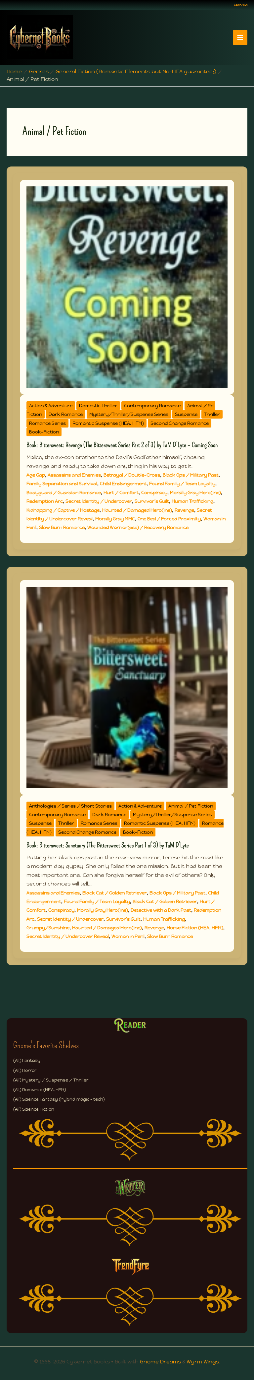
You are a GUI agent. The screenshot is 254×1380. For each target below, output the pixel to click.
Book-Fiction (44, 432)
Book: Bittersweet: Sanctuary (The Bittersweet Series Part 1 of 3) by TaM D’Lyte (107, 845)
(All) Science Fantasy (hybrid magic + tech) (59, 1099)
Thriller (212, 414)
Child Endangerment (123, 484)
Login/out (240, 5)
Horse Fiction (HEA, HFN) (195, 928)
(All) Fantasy (26, 1060)
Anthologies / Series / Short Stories (70, 806)
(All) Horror (24, 1070)
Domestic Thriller (98, 406)
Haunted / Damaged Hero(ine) (137, 510)
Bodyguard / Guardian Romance (63, 492)
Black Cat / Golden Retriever (114, 893)
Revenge (184, 510)
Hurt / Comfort (121, 492)
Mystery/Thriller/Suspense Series (128, 414)
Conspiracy (154, 492)
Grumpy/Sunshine (47, 928)
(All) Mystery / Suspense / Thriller (50, 1080)
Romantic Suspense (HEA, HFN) (108, 423)
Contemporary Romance (152, 406)
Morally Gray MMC (115, 519)
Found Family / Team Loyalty (182, 484)
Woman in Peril (128, 936)
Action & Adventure (50, 406)
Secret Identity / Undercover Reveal (67, 936)
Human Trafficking (192, 501)
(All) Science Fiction (33, 1109)
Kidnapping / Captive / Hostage (63, 510)
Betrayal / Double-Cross (132, 475)
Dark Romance (66, 414)
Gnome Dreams (160, 1361)
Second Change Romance (179, 423)
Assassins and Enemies (74, 475)
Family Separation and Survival (61, 484)
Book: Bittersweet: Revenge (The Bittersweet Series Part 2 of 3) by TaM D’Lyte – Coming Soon (122, 445)
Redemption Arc (44, 501)
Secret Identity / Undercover (98, 501)
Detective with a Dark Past (161, 910)
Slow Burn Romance (62, 527)
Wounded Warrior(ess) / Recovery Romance (138, 527)
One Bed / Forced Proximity (169, 519)
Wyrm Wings (203, 1361)
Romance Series (47, 423)
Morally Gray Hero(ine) (195, 492)
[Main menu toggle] (240, 37)
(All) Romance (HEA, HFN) (39, 1089)
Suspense (186, 414)
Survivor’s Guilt (152, 501)
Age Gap (35, 475)
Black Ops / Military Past (191, 475)
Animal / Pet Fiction (190, 806)
